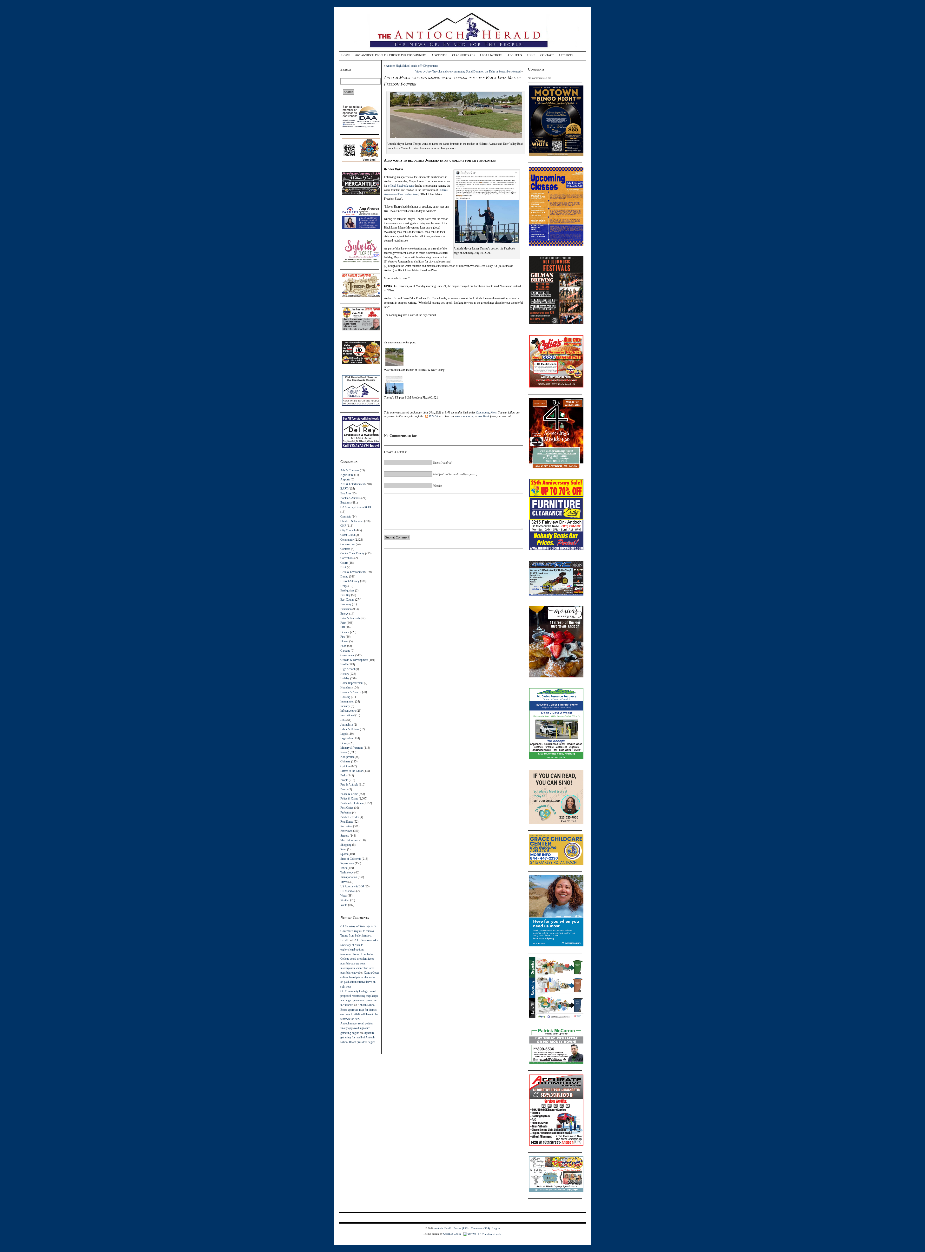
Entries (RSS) (461, 1228)
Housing (345, 697)
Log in (496, 1228)
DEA (343, 567)
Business (345, 502)
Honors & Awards (350, 692)
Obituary (345, 761)
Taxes (343, 868)
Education (346, 609)
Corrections (347, 558)
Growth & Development (354, 660)
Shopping (345, 844)
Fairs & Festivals (350, 618)
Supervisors (347, 863)
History (344, 673)
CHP (343, 525)
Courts (344, 562)
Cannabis (345, 516)
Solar (343, 849)
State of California (350, 858)
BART (344, 488)
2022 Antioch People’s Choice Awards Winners (391, 55)
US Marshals (348, 891)
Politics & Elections (351, 803)
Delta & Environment (352, 572)
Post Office (346, 807)
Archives (566, 55)
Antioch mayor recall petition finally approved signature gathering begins (356, 1028)
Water (343, 895)
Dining (344, 576)
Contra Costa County (352, 553)
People (344, 780)
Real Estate (346, 821)
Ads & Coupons (349, 470)
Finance (344, 632)
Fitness (344, 641)
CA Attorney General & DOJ (357, 507)
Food (343, 646)
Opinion (345, 766)
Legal (343, 733)
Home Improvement (351, 683)
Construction (347, 544)
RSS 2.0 (433, 416)
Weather (345, 900)
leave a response (464, 416)
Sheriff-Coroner (349, 840)
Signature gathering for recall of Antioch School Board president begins (357, 1037)
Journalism (346, 724)
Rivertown (346, 830)
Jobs (343, 720)
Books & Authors (350, 498)
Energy (344, 613)
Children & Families (351, 521)
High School (347, 669)
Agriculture (346, 475)
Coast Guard (347, 535)
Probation (345, 812)
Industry (345, 706)
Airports (345, 479)
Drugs (344, 586)
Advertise (439, 55)
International (347, 715)
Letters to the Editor (351, 771)
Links (531, 55)
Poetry (344, 789)
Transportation (348, 877)
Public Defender (349, 817)
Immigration (347, 701)
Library (344, 743)
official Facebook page (401, 185)
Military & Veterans (351, 747)
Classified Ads (463, 55)
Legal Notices (491, 55)
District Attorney (349, 581)
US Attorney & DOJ (352, 886)
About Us (514, 55)
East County (347, 599)
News (343, 752)
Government (347, 655)
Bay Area (345, 493)
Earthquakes (347, 590)
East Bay (345, 595)
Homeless (346, 687)
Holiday (345, 678)
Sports (344, 854)
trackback (483, 416)
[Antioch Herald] (462, 49)
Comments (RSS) (480, 1228)
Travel (344, 882)
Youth (343, 905)
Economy (345, 604)
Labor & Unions (349, 729)
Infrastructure (348, 710)
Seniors (344, 835)
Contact (547, 55)
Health (344, 664)
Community (347, 539)
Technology (347, 872)
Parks (343, 775)
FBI (342, 627)
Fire (342, 636)
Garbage (345, 650)
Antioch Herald (442, 1228)
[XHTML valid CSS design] (482, 1233)
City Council (347, 530)
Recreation (346, 826)
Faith (343, 622)
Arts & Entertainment (352, 484)
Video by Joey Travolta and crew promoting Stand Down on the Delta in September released (468, 71)
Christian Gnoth (452, 1233)
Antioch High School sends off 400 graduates (412, 65)
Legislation (346, 738)
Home (345, 55)
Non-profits (347, 757)
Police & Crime (349, 794)
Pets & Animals (349, 784)
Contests (345, 549)
